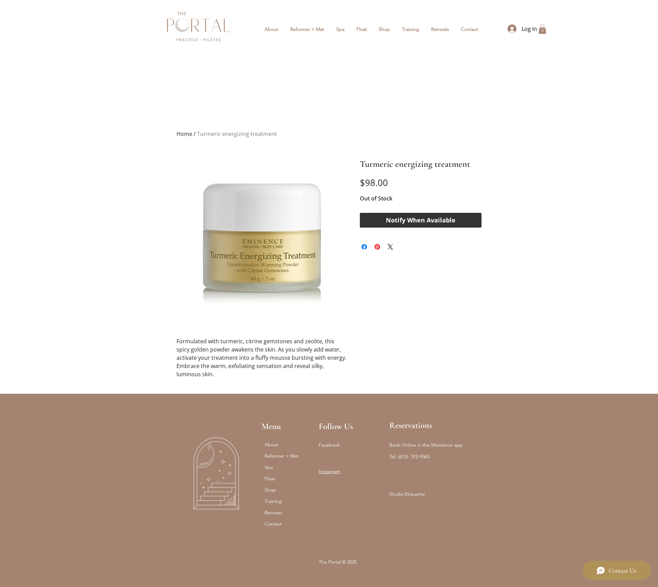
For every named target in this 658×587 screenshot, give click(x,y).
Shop (270, 490)
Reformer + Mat (281, 456)
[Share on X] (390, 247)
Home (184, 134)
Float (270, 478)
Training (273, 501)
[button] (307, 29)
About (271, 444)
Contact (273, 524)
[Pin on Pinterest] (377, 247)
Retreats (273, 512)
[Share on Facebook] (364, 247)
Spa (269, 467)
